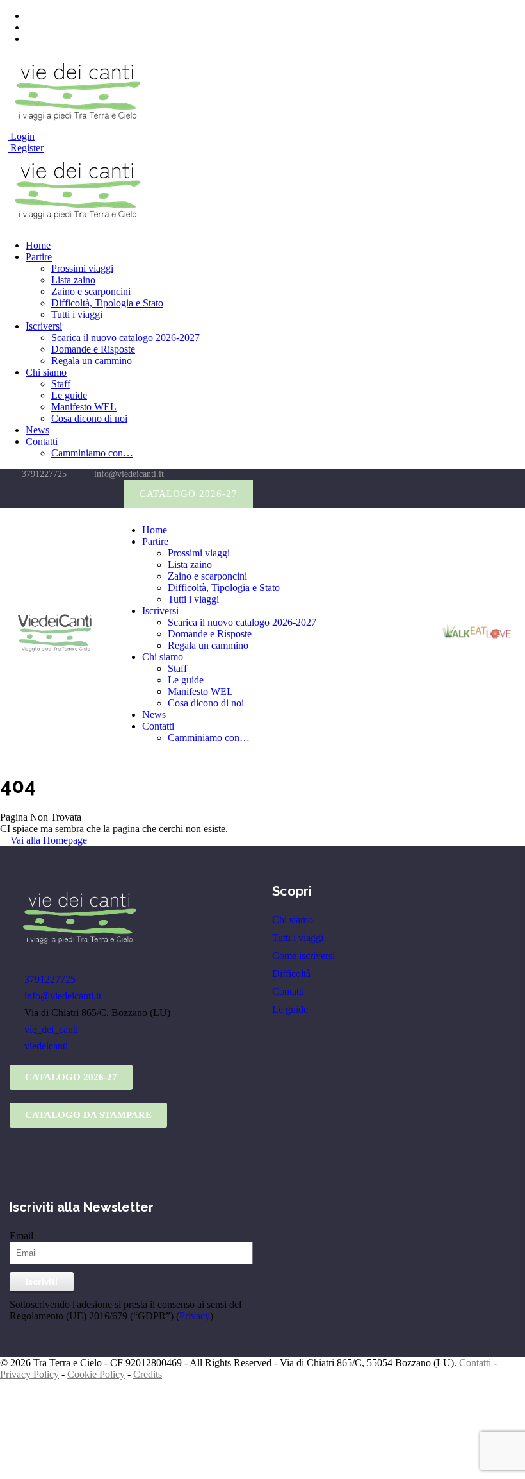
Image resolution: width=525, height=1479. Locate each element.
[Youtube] (101, 494)
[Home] (55, 650)
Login (21, 136)
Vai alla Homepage (47, 840)
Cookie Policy (96, 1374)
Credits (147, 1374)
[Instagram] (75, 494)
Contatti (475, 1362)
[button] (188, 494)
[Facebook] (50, 494)
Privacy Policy (29, 1374)
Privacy (194, 1315)
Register (26, 147)
